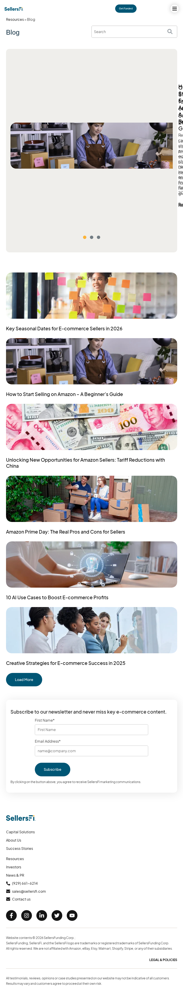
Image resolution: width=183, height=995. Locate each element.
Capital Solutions (20, 832)
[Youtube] (72, 915)
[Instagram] (26, 915)
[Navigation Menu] (175, 9)
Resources (15, 19)
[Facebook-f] (11, 915)
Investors (13, 867)
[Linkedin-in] (41, 915)
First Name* (45, 720)
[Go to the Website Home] (13, 8)
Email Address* (48, 741)
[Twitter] (57, 915)
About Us (13, 840)
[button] (84, 237)
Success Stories (19, 848)
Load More (24, 679)
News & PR (15, 875)
